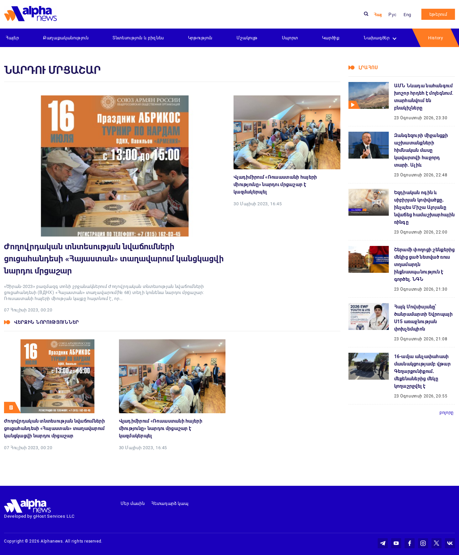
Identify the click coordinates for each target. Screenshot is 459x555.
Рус (392, 14)
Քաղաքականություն (65, 37)
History (435, 37)
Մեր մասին (133, 503)
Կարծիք (331, 37)
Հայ (378, 14)
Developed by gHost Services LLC (39, 516)
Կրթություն (200, 37)
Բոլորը (447, 412)
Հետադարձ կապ (169, 503)
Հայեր (12, 37)
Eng (407, 14)
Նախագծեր (376, 37)
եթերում (438, 14)
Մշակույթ (247, 37)
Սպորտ (290, 37)
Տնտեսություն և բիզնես (138, 37)
